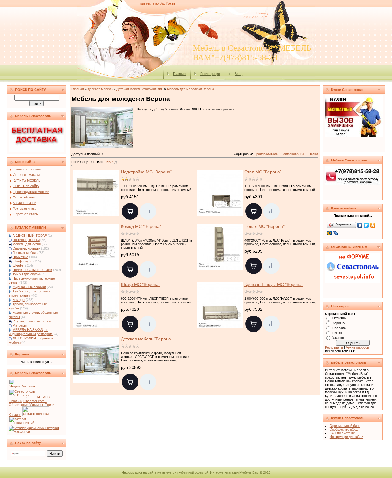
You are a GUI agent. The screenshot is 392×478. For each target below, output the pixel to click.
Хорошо (338, 323)
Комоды (19, 300)
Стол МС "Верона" (262, 172)
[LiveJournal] (336, 233)
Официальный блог (345, 426)
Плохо (337, 333)
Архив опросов (357, 347)
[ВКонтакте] (360, 225)
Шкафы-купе (22, 261)
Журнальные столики (29, 287)
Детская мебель (25, 252)
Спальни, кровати (26, 248)
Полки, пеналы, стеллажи (32, 270)
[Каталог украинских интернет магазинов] (37, 431)
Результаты (334, 347)
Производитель (266, 154)
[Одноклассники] (373, 225)
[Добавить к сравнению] (148, 211)
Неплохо (339, 328)
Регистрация (210, 74)
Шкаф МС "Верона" (140, 284)
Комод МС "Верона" (141, 226)
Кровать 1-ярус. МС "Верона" (273, 284)
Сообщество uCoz (344, 429)
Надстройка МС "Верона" (146, 172)
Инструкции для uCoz (346, 437)
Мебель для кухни (27, 244)
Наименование (292, 154)
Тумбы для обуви (26, 274)
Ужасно (338, 337)
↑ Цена (312, 154)
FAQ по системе (342, 433)
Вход (238, 74)
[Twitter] (366, 225)
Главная (179, 74)
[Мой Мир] (329, 233)
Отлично (339, 318)
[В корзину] (130, 211)
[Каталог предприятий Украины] (22, 425)
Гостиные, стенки (26, 240)
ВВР (111, 162)
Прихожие (20, 257)
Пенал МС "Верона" (264, 226)
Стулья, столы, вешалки (32, 321)
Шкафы (18, 265)
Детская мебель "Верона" (146, 339)
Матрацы (20, 325)
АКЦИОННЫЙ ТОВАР (30, 235)
